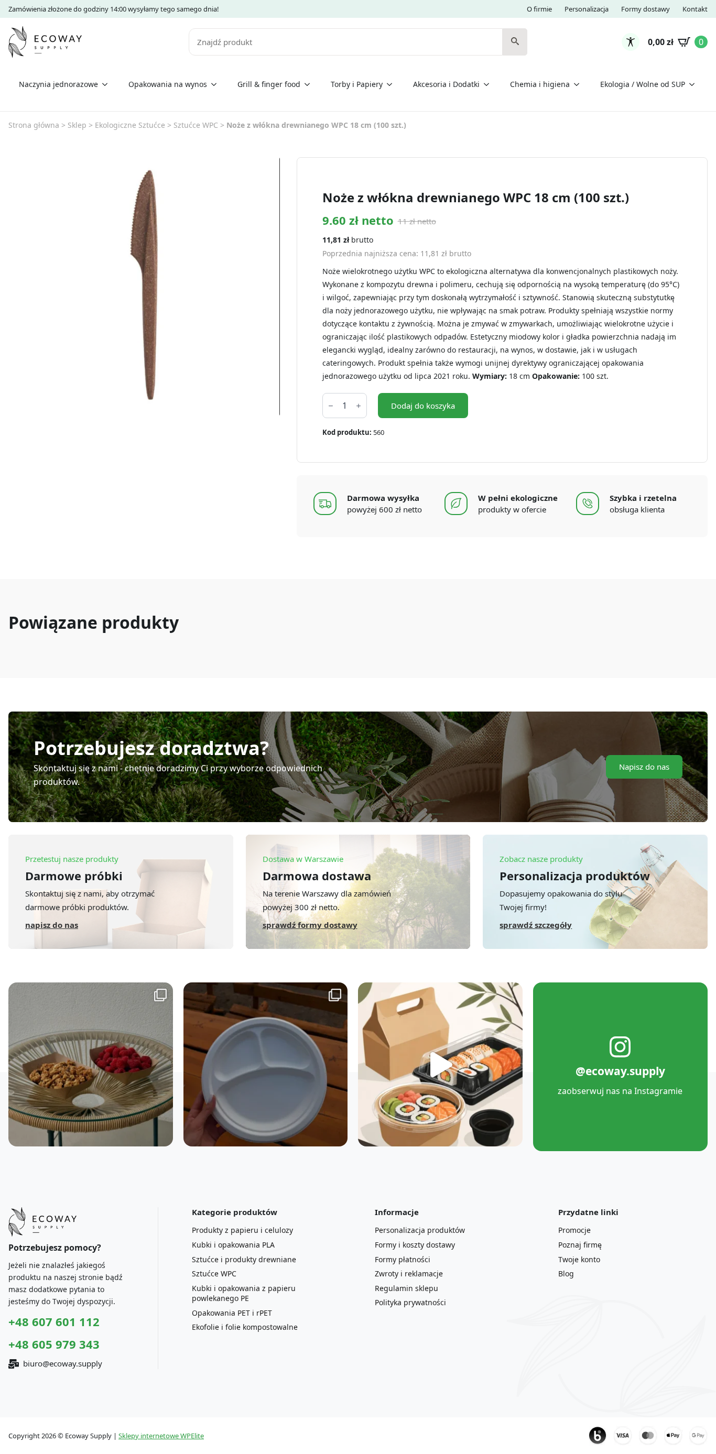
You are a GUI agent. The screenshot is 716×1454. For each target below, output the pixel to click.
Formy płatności (402, 1259)
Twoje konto (579, 1259)
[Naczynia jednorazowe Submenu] (108, 84)
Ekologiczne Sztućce (130, 125)
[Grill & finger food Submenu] (310, 84)
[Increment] (358, 406)
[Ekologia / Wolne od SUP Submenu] (695, 84)
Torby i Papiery (357, 84)
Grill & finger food (268, 84)
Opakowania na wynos (167, 84)
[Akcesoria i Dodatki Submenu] (490, 84)
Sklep (77, 125)
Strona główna (33, 125)
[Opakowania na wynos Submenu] (217, 84)
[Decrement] (331, 406)
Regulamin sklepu (406, 1288)
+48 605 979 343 (54, 1344)
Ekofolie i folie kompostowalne (245, 1327)
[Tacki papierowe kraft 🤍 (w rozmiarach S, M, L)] (90, 1064)
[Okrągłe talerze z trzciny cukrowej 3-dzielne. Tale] (265, 1064)
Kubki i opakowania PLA (233, 1245)
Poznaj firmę (580, 1245)
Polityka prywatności (410, 1302)
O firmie (539, 9)
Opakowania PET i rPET (232, 1313)
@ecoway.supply (620, 1071)
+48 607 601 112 (54, 1321)
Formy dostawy (645, 9)
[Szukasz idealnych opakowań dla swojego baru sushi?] (440, 1064)
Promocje (574, 1230)
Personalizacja (587, 9)
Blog (566, 1273)
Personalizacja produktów (420, 1230)
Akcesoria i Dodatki (446, 84)
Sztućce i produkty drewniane (244, 1259)
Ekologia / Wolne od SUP (642, 84)
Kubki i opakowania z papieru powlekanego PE (244, 1293)
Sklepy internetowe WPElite (161, 1435)
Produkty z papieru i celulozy (242, 1230)
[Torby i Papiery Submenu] (393, 84)
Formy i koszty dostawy (415, 1245)
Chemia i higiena (540, 84)
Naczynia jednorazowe (58, 84)
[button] (515, 42)
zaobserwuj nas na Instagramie (620, 1091)
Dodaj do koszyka (423, 405)
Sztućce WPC (195, 125)
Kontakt (695, 9)
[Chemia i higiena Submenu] (580, 84)
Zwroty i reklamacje (409, 1273)
